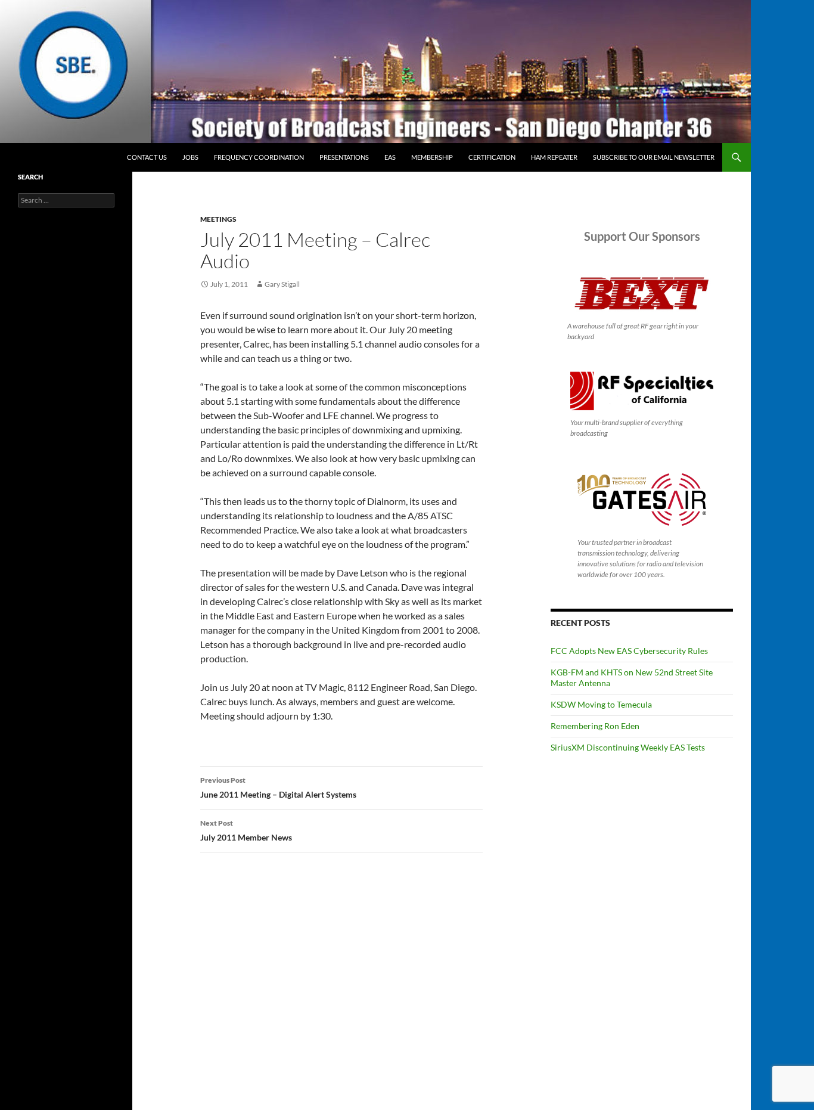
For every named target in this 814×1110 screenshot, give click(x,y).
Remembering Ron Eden (595, 726)
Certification (491, 157)
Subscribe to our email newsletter (653, 157)
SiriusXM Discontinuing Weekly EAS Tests (628, 747)
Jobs (190, 157)
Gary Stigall (282, 284)
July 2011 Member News (246, 830)
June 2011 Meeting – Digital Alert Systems (278, 787)
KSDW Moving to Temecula (601, 704)
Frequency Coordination (259, 157)
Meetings (218, 219)
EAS (390, 157)
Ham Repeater (554, 157)
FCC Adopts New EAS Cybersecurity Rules (629, 651)
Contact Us (147, 157)
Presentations (344, 157)
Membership (432, 157)
